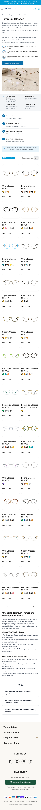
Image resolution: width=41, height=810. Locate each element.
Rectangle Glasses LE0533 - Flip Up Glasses (29, 406)
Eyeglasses (12, 15)
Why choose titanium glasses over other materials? (19, 710)
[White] (32, 374)
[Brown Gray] (35, 192)
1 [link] (7, 606)
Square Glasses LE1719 (9, 333)
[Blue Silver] (27, 265)
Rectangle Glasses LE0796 (10, 369)
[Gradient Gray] (11, 228)
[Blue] (3, 265)
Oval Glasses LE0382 (8, 187)
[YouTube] (23, 761)
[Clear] (8, 228)
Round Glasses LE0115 (9, 223)
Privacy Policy (8, 801)
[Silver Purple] (3, 484)
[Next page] (33, 607)
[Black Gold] (3, 228)
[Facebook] (10, 761)
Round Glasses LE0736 (28, 442)
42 (28, 606)
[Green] (3, 374)
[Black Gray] (27, 192)
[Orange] (8, 374)
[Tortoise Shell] (8, 265)
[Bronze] (8, 192)
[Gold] (3, 192)
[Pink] (6, 228)
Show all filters (9, 158)
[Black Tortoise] (22, 192)
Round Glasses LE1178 (28, 223)
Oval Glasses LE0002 (27, 333)
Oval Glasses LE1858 (27, 260)
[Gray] (25, 192)
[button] (32, 9)
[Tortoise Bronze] (30, 374)
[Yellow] (11, 265)
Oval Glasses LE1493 (27, 515)
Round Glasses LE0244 (28, 187)
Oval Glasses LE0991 (8, 552)
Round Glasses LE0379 (9, 260)
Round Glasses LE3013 (28, 479)
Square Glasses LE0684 (9, 442)
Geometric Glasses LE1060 (29, 369)
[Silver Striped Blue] (6, 520)
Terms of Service (19, 801)
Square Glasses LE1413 (28, 552)
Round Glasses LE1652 (9, 515)
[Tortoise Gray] (30, 192)
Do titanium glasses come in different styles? (18, 693)
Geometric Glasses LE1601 (10, 588)
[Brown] (6, 447)
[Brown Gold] (25, 374)
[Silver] (6, 192)
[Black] (32, 192)
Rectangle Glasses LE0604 (10, 406)
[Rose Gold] (13, 593)
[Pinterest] (30, 761)
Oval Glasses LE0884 (8, 479)
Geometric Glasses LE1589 (29, 588)
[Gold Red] (6, 593)
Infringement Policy (31, 801)
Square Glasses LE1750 (9, 296)
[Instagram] (17, 761)
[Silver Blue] (25, 520)
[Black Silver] (25, 301)
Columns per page (28, 158)
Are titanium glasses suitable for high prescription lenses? (18, 702)
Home (4, 15)
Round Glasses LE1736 (28, 296)
